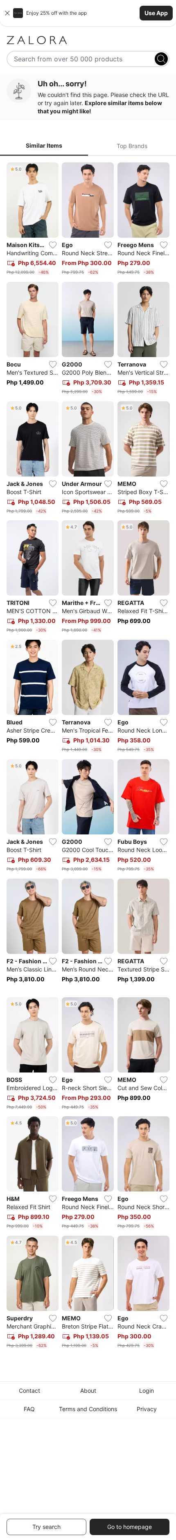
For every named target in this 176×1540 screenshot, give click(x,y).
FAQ (29, 1408)
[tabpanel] (88, 757)
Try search (46, 1526)
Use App (156, 12)
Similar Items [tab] (44, 145)
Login (146, 1390)
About (88, 1390)
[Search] (161, 58)
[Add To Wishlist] (53, 245)
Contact (29, 1390)
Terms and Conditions (88, 1408)
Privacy (147, 1408)
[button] (88, 13)
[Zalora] (88, 40)
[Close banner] (7, 13)
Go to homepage (129, 1526)
